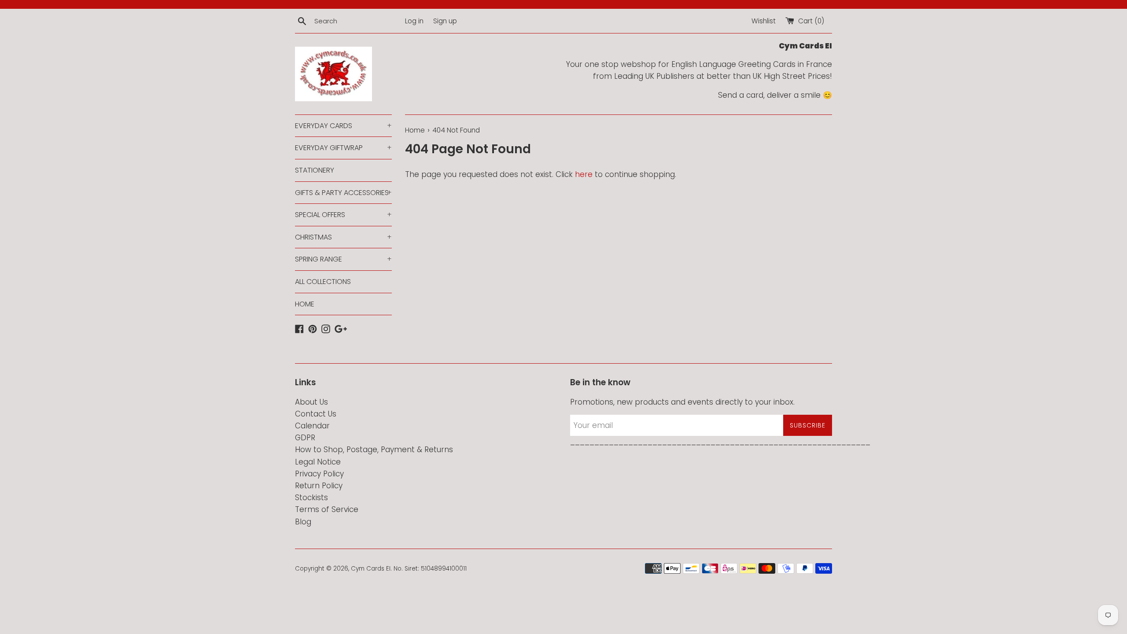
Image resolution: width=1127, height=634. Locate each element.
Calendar (312, 425)
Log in (414, 21)
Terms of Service (326, 509)
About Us (311, 402)
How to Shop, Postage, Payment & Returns (374, 449)
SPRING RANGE (343, 259)
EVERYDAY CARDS (343, 126)
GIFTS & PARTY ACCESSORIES (343, 193)
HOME (304, 304)
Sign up (445, 21)
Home (415, 130)
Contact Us (315, 414)
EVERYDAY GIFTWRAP (343, 148)
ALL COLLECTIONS (323, 281)
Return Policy (319, 485)
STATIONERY (314, 170)
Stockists (311, 497)
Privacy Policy (319, 473)
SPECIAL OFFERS (343, 215)
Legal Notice (318, 462)
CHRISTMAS (343, 237)
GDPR (305, 437)
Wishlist (763, 21)
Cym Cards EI (370, 568)
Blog (303, 521)
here (584, 174)
